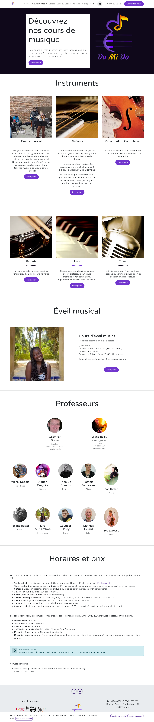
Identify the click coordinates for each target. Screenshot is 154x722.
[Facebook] (74, 691)
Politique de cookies (24, 719)
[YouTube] (80, 691)
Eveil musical (103, 583)
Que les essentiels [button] (118, 716)
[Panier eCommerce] (99, 3)
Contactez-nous (134, 4)
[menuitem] (27, 3)
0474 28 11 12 (114, 4)
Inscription (36, 62)
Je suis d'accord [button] (135, 716)
